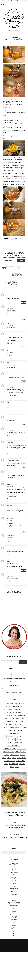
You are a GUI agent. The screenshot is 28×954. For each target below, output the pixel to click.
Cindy (8, 548)
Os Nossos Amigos (14, 905)
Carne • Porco (19, 721)
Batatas (12, 718)
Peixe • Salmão (14, 921)
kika (7, 350)
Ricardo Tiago (10, 417)
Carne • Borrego (14, 878)
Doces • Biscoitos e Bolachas (14, 736)
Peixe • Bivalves (14, 916)
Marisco (7, 754)
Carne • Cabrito (14, 880)
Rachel (8, 561)
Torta (14, 933)
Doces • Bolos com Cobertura (14, 742)
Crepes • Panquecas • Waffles (14, 730)
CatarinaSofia (9, 505)
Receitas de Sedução (11, 306)
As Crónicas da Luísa (15, 834)
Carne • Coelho (14, 882)
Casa (15, 822)
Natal (4, 757)
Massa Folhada (14, 754)
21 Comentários (18, 266)
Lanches (23, 751)
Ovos (9, 757)
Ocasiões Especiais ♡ (14, 903)
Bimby (17, 718)
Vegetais (14, 935)
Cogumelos (5, 727)
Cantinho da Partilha (11, 484)
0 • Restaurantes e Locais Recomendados (14, 709)
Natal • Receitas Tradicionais (14, 902)
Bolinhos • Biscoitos (14, 872)
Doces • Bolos (19, 739)
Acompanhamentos (8, 715)
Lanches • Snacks (14, 896)
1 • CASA (9, 712)
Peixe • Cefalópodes (9, 760)
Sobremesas (14, 928)
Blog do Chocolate (10, 535)
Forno (17, 751)
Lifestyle (14, 897)
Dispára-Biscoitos (14, 733)
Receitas (14, 924)
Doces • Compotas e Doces (10, 266)
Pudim (14, 922)
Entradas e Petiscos (8, 751)
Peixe (14, 757)
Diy (14, 889)
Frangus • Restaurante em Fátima (15, 837)
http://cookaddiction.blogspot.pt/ (13, 343)
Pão (14, 908)
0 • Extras (8, 706)
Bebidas (14, 869)
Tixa (7, 574)
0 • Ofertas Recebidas (18, 706)
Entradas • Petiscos (14, 894)
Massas (22, 754)
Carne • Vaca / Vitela (14, 885)
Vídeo (17, 766)
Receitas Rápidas (13, 763)
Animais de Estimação (14, 864)
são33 (8, 402)
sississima (9, 323)
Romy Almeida (10, 518)
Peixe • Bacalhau (22, 757)
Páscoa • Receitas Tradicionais (14, 910)
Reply (23, 302)
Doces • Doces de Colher (10, 748)
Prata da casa (10, 442)
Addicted (8, 334)
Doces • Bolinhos (10, 739)
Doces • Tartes (21, 748)
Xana (8, 362)
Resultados (14, 925)
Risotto (14, 927)
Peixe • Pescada (20, 760)
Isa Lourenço (9, 471)
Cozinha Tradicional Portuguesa (18, 727)
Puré (6, 763)
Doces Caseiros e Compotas (14, 34)
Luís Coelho (9, 294)
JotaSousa (9, 374)
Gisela (8, 385)
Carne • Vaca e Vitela (11, 724)
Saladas (22, 763)
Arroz (6, 718)
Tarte (14, 931)
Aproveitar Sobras (20, 715)
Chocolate (20, 724)
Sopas (11, 766)
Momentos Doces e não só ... (13, 460)
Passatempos (14, 911)
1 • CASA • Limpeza (17, 712)
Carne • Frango (9, 721)
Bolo (14, 874)
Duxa (8, 428)
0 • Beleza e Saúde (19, 703)
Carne (22, 718)
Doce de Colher (14, 891)
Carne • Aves (14, 877)
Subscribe (21, 260)
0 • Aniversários (9, 703)
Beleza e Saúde (14, 871)
